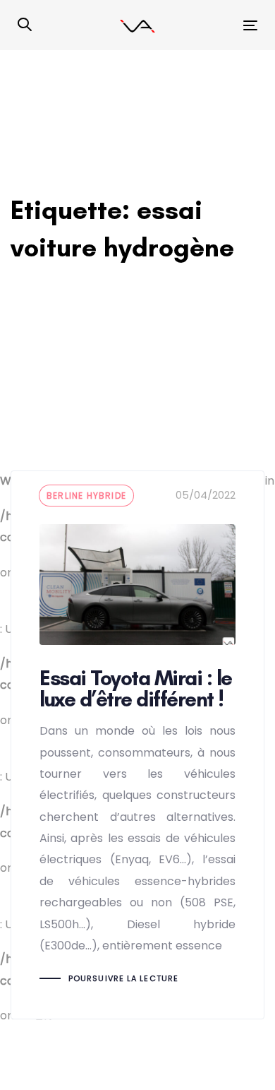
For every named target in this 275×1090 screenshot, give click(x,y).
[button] (25, 25)
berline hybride (86, 496)
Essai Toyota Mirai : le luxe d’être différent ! (137, 744)
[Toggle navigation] (217, 25)
